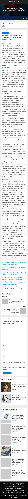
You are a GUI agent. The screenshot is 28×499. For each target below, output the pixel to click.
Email (4, 351)
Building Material (8, 486)
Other (23, 492)
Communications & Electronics (10, 490)
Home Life (21, 490)
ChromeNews (21, 495)
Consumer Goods (8, 488)
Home (4, 483)
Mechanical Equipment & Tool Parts (12, 492)
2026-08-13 (15, 389)
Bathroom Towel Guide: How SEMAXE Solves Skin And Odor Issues (19, 397)
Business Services (17, 485)
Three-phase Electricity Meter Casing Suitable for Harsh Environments (19, 417)
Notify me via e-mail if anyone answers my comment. (14, 368)
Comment (5, 325)
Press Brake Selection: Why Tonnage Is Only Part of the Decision (19, 428)
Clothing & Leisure (18, 488)
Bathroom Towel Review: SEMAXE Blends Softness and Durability (19, 386)
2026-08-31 (15, 420)
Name (4, 345)
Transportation (8, 485)
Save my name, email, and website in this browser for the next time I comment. (14, 363)
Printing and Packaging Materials (15, 483)
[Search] (26, 18)
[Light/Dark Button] (23, 18)
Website (5, 356)
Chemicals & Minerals (18, 486)
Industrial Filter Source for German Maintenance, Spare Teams (19, 450)
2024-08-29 (5, 39)
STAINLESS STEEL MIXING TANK (11, 70)
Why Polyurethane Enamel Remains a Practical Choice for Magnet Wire (19, 439)
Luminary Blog (14, 8)
